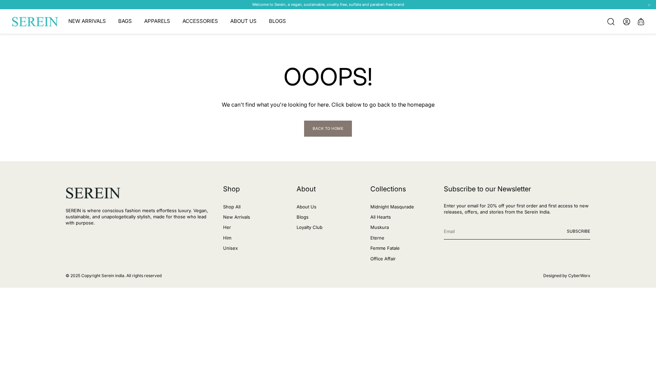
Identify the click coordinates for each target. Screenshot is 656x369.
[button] (611, 21)
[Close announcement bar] (649, 5)
